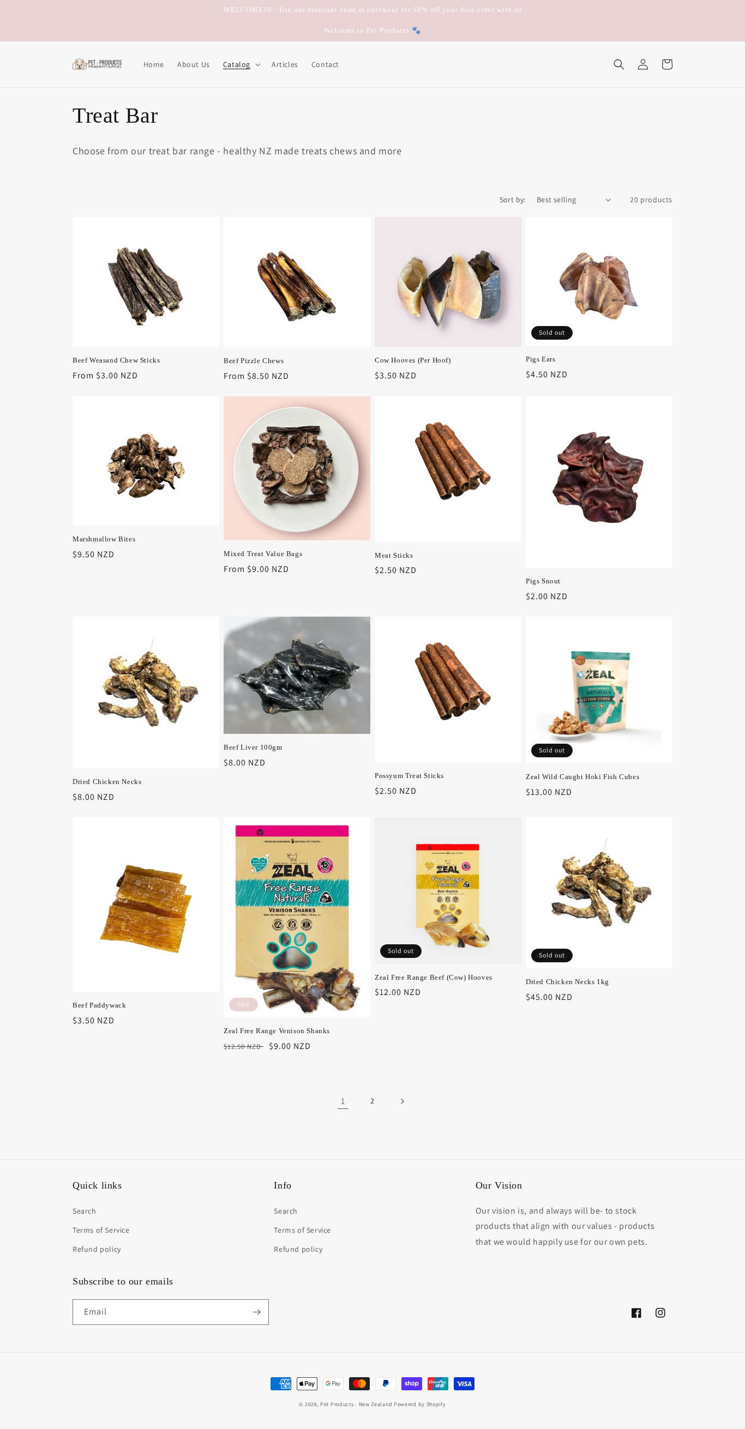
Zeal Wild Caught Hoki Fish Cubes (582, 777)
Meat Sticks (394, 555)
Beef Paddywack (99, 1005)
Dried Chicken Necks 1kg (567, 982)
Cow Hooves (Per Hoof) (413, 360)
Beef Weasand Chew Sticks (116, 360)
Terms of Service (101, 1230)
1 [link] (343, 1101)
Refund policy (97, 1249)
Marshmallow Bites (104, 539)
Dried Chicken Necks (107, 781)
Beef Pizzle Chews (254, 361)
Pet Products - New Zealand (356, 1404)
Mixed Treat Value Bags (263, 554)
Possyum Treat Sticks (409, 775)
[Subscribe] (256, 1312)
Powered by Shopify (420, 1404)
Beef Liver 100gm (253, 747)
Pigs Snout (543, 581)
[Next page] (402, 1101)
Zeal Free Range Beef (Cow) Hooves (433, 977)
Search (85, 1211)
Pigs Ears (540, 359)
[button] (241, 64)
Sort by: (513, 199)
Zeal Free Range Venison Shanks (277, 1031)
